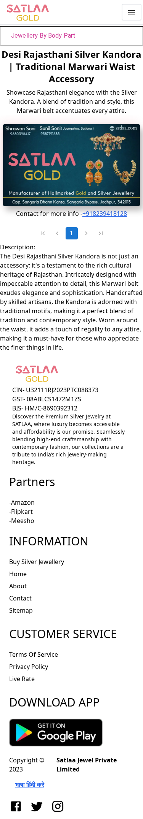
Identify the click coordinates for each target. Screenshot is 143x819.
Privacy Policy (28, 666)
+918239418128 (104, 213)
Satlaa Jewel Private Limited (86, 764)
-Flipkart (21, 511)
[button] (71, 36)
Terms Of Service (33, 654)
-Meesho (21, 520)
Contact (20, 598)
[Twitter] (38, 806)
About (18, 586)
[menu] (131, 12)
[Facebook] (17, 806)
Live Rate (22, 679)
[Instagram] (59, 806)
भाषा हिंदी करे (29, 784)
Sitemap (21, 610)
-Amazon (22, 502)
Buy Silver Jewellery (36, 562)
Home (18, 574)
